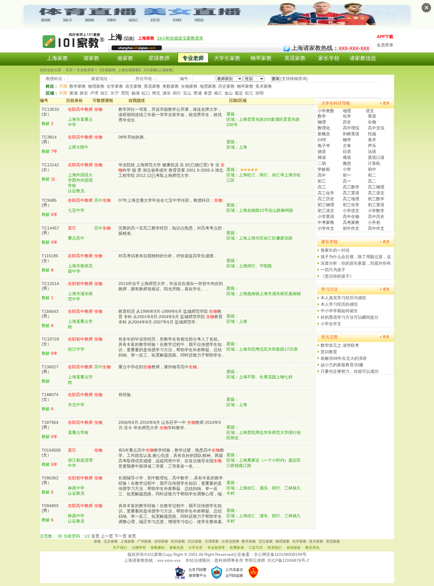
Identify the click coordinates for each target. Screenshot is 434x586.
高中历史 (376, 216)
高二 (372, 181)
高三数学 (351, 187)
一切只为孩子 (333, 269)
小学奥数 (326, 110)
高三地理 (351, 198)
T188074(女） (50, 397)
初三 (322, 181)
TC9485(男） (49, 202)
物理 (322, 122)
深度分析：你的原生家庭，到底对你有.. (357, 263)
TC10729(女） (50, 341)
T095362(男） (50, 480)
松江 (249, 93)
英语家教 (295, 58)
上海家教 (57, 58)
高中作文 (376, 228)
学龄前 (324, 169)
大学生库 (195, 548)
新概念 (324, 133)
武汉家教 (195, 541)
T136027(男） (50, 369)
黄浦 (73, 93)
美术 (372, 139)
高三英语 (351, 193)
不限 (63, 86)
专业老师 (193, 58)
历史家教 (226, 86)
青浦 (197, 93)
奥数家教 (170, 86)
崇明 (259, 93)
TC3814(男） (49, 139)
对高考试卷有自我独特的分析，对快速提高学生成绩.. (167, 255)
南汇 (218, 93)
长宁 (115, 93)
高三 (322, 187)
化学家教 (115, 86)
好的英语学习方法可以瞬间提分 (349, 317)
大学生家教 (227, 58)
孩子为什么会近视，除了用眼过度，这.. (357, 256)
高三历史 (326, 198)
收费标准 (237, 548)
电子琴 (324, 145)
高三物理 (376, 187)
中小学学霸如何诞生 (339, 310)
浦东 (166, 93)
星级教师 (159, 58)
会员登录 (385, 45)
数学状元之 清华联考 (340, 345)
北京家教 (111, 541)
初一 (347, 175)
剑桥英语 (351, 133)
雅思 (347, 163)
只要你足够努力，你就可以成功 (349, 371)
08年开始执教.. (132, 137)
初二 (372, 175)
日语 (347, 151)
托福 (372, 133)
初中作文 (351, 228)
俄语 (347, 157)
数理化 (324, 128)
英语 (372, 116)
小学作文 (326, 228)
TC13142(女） (50, 167)
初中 (372, 169)
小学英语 (326, 216)
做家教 (125, 58)
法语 (372, 151)
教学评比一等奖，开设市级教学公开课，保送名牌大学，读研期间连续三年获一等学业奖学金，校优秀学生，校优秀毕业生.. (170, 114)
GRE (322, 139)
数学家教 (77, 86)
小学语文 (351, 210)
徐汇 (104, 93)
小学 (347, 169)
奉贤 (208, 93)
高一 (347, 181)
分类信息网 (230, 541)
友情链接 (293, 548)
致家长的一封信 (335, 250)
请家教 (91, 58)
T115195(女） (50, 258)
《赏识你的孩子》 (337, 276)
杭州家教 (178, 541)
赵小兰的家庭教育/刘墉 (342, 364)
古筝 (347, 145)
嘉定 (239, 93)
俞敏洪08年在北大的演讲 (344, 358)
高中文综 (376, 128)
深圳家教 (161, 541)
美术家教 (263, 86)
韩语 (322, 157)
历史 (347, 122)
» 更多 (385, 103)
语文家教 (133, 86)
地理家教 (208, 86)
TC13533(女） (50, 111)
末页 (132, 536)
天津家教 (212, 541)
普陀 (125, 93)
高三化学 (326, 193)
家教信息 (176, 548)
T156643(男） (50, 313)
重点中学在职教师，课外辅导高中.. (158, 366)
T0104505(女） (51, 452)
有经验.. (125, 394)
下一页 (120, 536)
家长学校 (329, 58)
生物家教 (189, 86)
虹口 (146, 93)
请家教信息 (363, 58)
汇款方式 (256, 548)
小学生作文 (331, 323)
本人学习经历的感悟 (339, 304)
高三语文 (376, 193)
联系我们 (274, 548)
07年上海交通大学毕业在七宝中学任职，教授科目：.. (171, 200)
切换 (129, 38)
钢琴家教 (261, 58)
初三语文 (326, 210)
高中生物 (351, 216)
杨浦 (135, 93)
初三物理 (326, 204)
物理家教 (96, 86)
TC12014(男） (50, 286)
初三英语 (376, 204)
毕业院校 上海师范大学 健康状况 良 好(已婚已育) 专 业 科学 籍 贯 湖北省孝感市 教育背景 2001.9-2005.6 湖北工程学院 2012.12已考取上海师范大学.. (171, 170)
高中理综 (351, 128)
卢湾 (94, 93)
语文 (370, 110)
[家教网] (74, 49)
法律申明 (139, 548)
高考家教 (351, 222)
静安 (84, 93)
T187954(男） (50, 424)
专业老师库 (216, 548)
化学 (347, 116)
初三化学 (351, 204)
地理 (347, 110)
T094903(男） (50, 508)
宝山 (187, 93)
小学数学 (376, 210)
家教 (97, 541)
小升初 (374, 222)
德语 (322, 151)
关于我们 (120, 548)
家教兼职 (158, 548)
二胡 (322, 163)
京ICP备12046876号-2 (288, 560)
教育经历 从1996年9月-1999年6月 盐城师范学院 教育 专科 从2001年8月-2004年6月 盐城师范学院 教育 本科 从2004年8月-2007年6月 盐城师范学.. (170, 316)
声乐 (372, 145)
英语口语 (376, 157)
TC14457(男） (50, 230)
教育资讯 (312, 548)
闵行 (177, 93)
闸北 (156, 93)
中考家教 (326, 222)
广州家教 (144, 541)
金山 (228, 93)
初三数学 (376, 198)
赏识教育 (329, 351)
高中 (322, 175)
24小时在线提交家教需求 (180, 38)
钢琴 (347, 139)
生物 (372, 122)
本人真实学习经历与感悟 (343, 297)
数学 (322, 116)
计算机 (374, 163)
